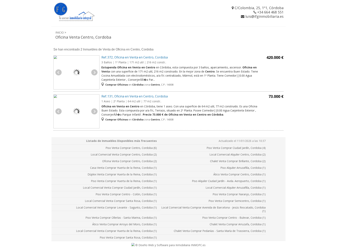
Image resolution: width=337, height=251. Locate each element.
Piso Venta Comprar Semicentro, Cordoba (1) (237, 201)
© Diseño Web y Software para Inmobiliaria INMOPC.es (170, 245)
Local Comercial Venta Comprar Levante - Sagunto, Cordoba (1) (116, 207)
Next (94, 72)
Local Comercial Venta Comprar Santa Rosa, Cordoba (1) (121, 201)
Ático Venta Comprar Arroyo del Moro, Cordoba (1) (124, 224)
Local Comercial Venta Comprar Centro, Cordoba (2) (124, 154)
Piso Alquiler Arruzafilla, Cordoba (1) (243, 168)
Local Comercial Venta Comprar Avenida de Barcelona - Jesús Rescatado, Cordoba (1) (213, 209)
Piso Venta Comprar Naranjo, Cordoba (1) (239, 194)
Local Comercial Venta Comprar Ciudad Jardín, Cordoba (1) (120, 187)
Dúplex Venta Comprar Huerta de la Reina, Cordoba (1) (122, 174)
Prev (58, 72)
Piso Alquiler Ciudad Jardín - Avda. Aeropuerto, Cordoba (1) (229, 181)
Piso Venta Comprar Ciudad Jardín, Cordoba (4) (236, 148)
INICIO (59, 32)
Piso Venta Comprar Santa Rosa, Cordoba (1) (128, 237)
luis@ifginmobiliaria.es (264, 16)
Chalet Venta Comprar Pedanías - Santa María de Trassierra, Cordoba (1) (220, 231)
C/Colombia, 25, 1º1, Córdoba (259, 7)
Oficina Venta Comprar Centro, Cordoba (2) (129, 161)
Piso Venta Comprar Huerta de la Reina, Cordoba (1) (124, 181)
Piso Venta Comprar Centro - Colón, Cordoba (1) (126, 194)
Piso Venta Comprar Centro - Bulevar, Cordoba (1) (234, 217)
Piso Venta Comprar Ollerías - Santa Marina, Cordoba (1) (121, 217)
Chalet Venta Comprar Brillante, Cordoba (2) (238, 161)
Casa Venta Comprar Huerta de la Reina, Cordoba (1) (123, 168)
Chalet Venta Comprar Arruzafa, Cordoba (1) (238, 224)
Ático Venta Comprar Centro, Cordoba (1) (239, 174)
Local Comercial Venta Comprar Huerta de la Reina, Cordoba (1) (116, 231)
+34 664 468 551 (270, 12)
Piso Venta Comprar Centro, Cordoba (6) (131, 148)
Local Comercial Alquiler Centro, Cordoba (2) (237, 154)
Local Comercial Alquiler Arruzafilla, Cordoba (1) (236, 187)
